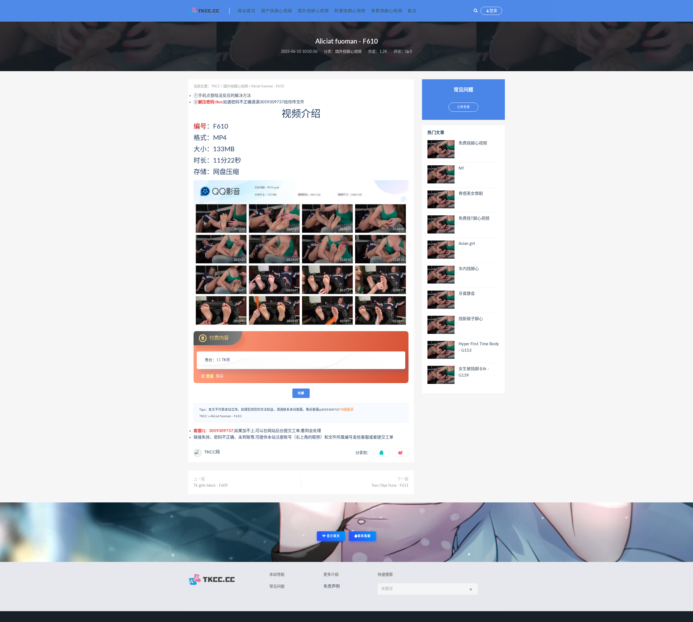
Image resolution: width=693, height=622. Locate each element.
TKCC (215, 86)
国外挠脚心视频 (313, 11)
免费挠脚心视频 (387, 11)
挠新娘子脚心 (471, 319)
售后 (412, 11)
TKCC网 (212, 452)
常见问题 (277, 586)
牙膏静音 (467, 294)
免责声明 (331, 586)
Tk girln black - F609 (211, 486)
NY (461, 168)
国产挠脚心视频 (276, 11)
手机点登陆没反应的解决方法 (224, 96)
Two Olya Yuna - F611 (389, 486)
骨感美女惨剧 (471, 194)
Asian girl (467, 244)
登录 (210, 376)
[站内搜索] (475, 11)
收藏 (301, 393)
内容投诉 (347, 409)
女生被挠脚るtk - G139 (474, 372)
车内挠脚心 (469, 269)
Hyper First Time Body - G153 (479, 347)
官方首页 (333, 536)
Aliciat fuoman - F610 (225, 416)
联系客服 (364, 536)
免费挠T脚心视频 (474, 218)
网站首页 (247, 11)
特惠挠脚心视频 (350, 11)
